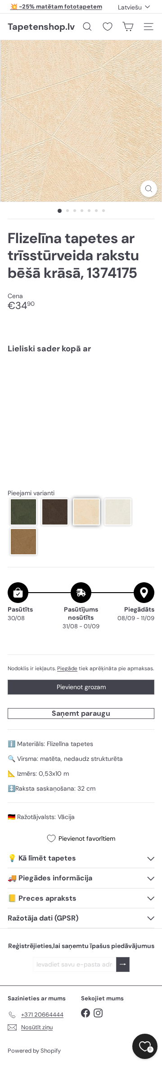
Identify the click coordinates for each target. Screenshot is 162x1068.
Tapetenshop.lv (41, 26)
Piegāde (67, 668)
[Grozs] (127, 27)
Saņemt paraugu (81, 713)
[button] (23, 511)
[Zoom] (148, 188)
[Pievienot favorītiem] (142, 379)
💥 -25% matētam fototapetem (56, 6)
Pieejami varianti (31, 493)
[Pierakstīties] (123, 964)
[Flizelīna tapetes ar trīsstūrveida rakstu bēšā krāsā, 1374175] (81, 391)
